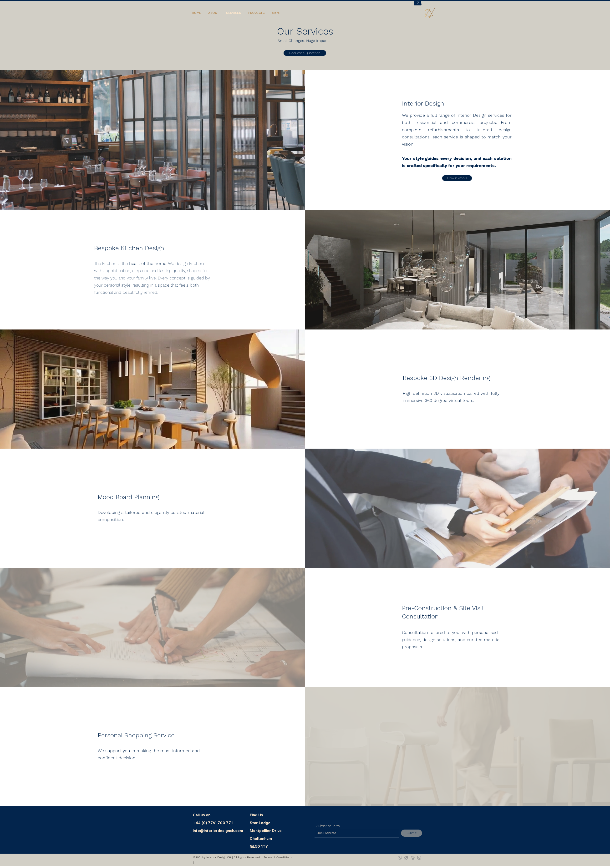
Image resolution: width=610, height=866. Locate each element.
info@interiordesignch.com (218, 830)
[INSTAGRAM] (419, 858)
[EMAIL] (413, 858)
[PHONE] (400, 858)
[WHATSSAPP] (406, 858)
